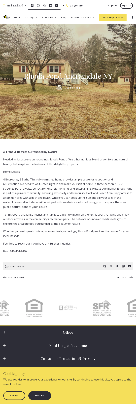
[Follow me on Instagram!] (38, 5)
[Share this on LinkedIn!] (117, 266)
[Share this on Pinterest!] (123, 266)
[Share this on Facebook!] (104, 266)
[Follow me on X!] (56, 5)
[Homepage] (6, 17)
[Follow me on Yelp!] (44, 5)
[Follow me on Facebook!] (32, 5)
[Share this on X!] (110, 266)
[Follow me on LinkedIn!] (50, 5)
